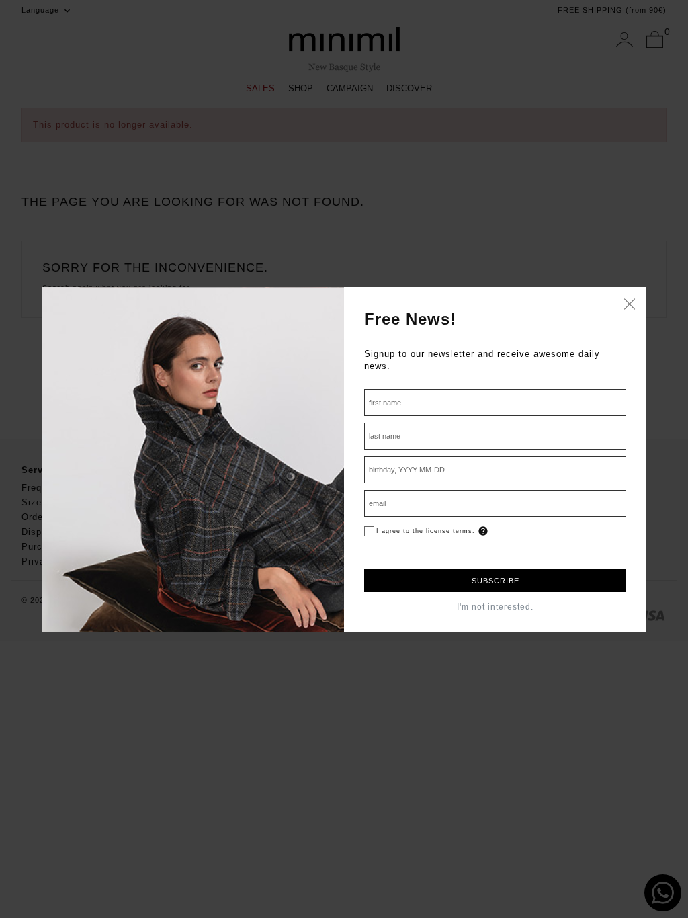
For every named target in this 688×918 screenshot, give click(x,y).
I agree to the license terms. (425, 531)
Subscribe (495, 581)
